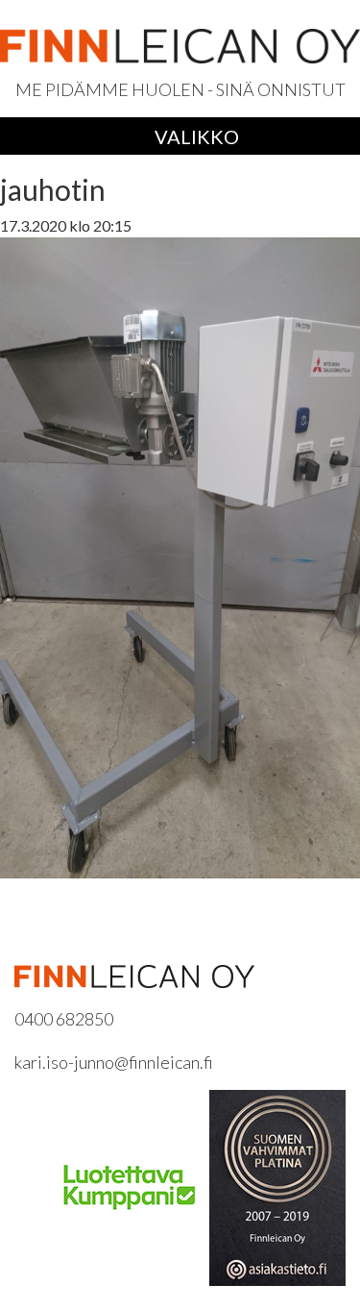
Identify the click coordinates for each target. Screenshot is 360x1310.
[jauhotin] (180, 555)
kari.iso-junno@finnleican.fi (113, 1062)
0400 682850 (63, 1018)
